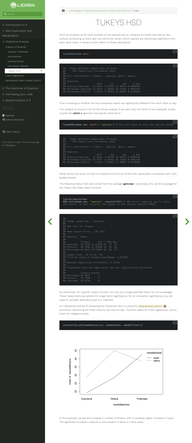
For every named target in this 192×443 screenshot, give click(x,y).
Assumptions (14, 56)
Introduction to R (14, 24)
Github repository (15, 119)
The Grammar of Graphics (20, 88)
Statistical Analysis (15, 41)
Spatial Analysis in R (16, 100)
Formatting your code (17, 94)
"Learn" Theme (21, 142)
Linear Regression (14, 75)
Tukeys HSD (14, 71)
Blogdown (11, 145)
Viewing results (16, 61)
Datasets (9, 115)
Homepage (75, 10)
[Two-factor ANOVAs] (50, 221)
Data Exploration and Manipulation (17, 33)
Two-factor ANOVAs (18, 66)
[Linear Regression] (187, 221)
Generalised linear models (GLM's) (23, 80)
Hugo (37, 142)
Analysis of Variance (15, 47)
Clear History (12, 131)
